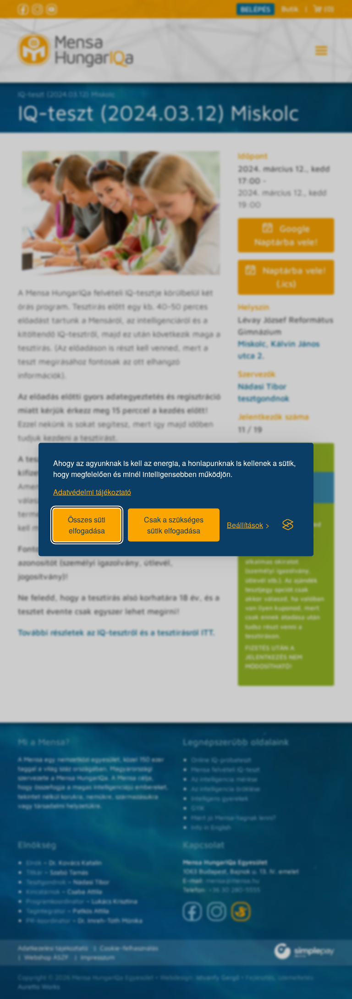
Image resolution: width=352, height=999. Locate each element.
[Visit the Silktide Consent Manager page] (288, 525)
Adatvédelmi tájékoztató (92, 492)
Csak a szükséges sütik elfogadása (174, 525)
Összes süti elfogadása (86, 525)
